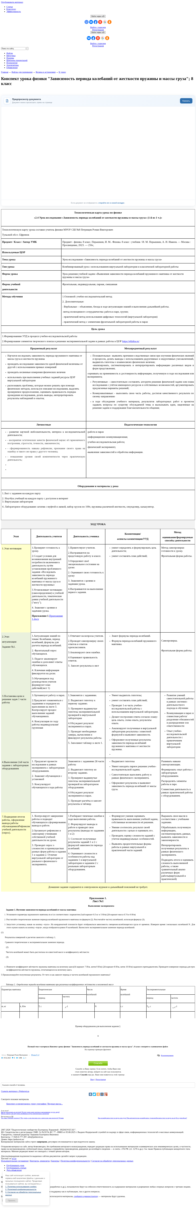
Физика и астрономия (45, 72)
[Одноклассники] (98, 1094)
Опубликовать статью (16, 1168)
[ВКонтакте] (90, 1094)
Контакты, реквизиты (40, 1161)
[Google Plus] (105, 1094)
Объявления (11, 67)
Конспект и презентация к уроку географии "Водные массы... (34, 1104)
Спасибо (98, 1063)
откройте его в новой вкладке (111, 203)
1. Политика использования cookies (20, 1186)
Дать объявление (14, 1170)
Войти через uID (98, 16)
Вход (92, 1080)
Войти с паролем (98, 27)
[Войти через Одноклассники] (109, 22)
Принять (11, 1200)
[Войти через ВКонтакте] (91, 22)
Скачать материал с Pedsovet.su (15, 1091)
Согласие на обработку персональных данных (112, 1161)
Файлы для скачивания (21, 72)
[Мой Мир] (102, 1094)
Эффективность (13, 11)
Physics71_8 (35, 1055)
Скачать (186, 101)
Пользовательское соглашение (15, 1161)
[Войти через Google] (105, 22)
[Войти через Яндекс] (100, 22)
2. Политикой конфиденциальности (20, 1189)
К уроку (62, 72)
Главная (4, 72)
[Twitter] (94, 1094)
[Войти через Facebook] (96, 22)
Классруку (11, 9)
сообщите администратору (86, 1196)
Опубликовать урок (15, 1165)
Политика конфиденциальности (75, 1161)
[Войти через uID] (87, 22)
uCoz (14, 1158)
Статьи (9, 7)
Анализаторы (12, 65)
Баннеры (55, 1161)
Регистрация (98, 30)
